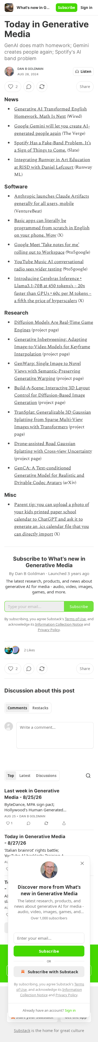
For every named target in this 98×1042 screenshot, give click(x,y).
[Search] (88, 775)
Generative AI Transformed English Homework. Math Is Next (50, 113)
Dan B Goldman (30, 69)
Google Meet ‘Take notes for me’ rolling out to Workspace (46, 248)
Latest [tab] (24, 775)
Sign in (87, 7)
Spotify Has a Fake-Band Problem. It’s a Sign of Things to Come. (52, 146)
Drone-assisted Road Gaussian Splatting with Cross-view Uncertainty (53, 447)
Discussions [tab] (46, 775)
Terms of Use (75, 618)
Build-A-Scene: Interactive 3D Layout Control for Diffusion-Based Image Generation (52, 395)
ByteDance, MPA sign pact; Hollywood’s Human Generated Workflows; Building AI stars (33, 807)
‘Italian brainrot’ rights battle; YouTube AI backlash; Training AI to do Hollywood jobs (34, 852)
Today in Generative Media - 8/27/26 (34, 840)
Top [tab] (11, 775)
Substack (22, 1030)
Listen (86, 71)
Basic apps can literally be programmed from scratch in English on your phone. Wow (52, 228)
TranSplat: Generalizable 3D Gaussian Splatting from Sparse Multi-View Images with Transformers (52, 419)
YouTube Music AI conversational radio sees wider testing (49, 265)
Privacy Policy (66, 994)
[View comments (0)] (28, 86)
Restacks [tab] (40, 707)
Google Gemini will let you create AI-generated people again (52, 130)
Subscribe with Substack (53, 971)
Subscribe (66, 7)
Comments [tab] (17, 707)
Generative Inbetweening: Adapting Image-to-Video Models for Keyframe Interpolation (52, 347)
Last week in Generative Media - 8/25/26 (31, 794)
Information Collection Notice (59, 624)
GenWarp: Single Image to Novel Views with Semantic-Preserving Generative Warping (47, 371)
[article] (49, 807)
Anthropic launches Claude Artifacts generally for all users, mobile (51, 200)
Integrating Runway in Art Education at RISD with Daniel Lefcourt (52, 163)
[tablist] (27, 708)
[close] (82, 863)
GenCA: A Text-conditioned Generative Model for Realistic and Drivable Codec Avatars (49, 475)
